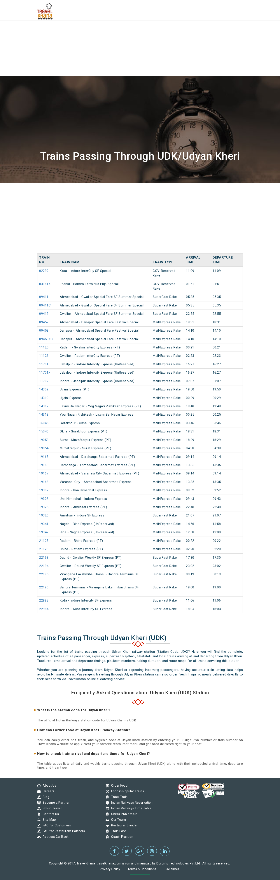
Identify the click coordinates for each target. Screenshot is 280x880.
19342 (44, 532)
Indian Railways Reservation (131, 802)
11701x (44, 372)
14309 (44, 389)
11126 (44, 356)
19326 (44, 515)
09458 (44, 330)
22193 (44, 558)
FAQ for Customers (55, 825)
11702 (44, 381)
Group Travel (50, 808)
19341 (44, 524)
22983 (44, 600)
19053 (44, 440)
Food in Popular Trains (126, 791)
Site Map (48, 819)
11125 (44, 347)
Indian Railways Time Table (130, 808)
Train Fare (117, 831)
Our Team (117, 819)
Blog (44, 797)
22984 (44, 609)
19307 (44, 490)
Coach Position (121, 836)
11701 (44, 364)
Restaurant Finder (123, 825)
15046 (44, 431)
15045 (44, 423)
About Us (48, 785)
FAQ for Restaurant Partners (62, 831)
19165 (44, 457)
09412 (44, 314)
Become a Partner (55, 802)
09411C (45, 305)
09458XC (46, 339)
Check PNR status (123, 814)
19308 (44, 499)
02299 (44, 271)
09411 (44, 297)
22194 (44, 566)
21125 (44, 541)
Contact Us (49, 814)
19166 (44, 465)
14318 (44, 414)
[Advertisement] (131, 30)
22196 (44, 587)
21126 (44, 549)
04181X (45, 284)
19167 (44, 473)
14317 (44, 406)
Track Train (118, 797)
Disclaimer (171, 869)
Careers (47, 791)
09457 (44, 322)
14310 (44, 398)
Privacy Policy (110, 869)
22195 (44, 574)
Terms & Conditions (142, 869)
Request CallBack (54, 836)
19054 (44, 448)
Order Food (118, 785)
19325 (44, 507)
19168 (44, 482)
